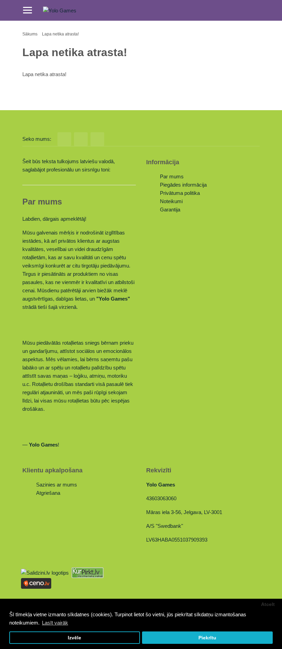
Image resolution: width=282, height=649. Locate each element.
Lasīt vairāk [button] (55, 623)
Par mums (172, 176)
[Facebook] (64, 139)
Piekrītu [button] (207, 637)
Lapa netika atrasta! (60, 34)
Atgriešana (48, 493)
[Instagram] (97, 139)
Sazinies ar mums (56, 485)
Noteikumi (171, 201)
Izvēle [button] (74, 637)
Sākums (29, 34)
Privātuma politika (180, 193)
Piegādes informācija (183, 185)
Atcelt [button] (268, 604)
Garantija (170, 209)
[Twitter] (81, 139)
